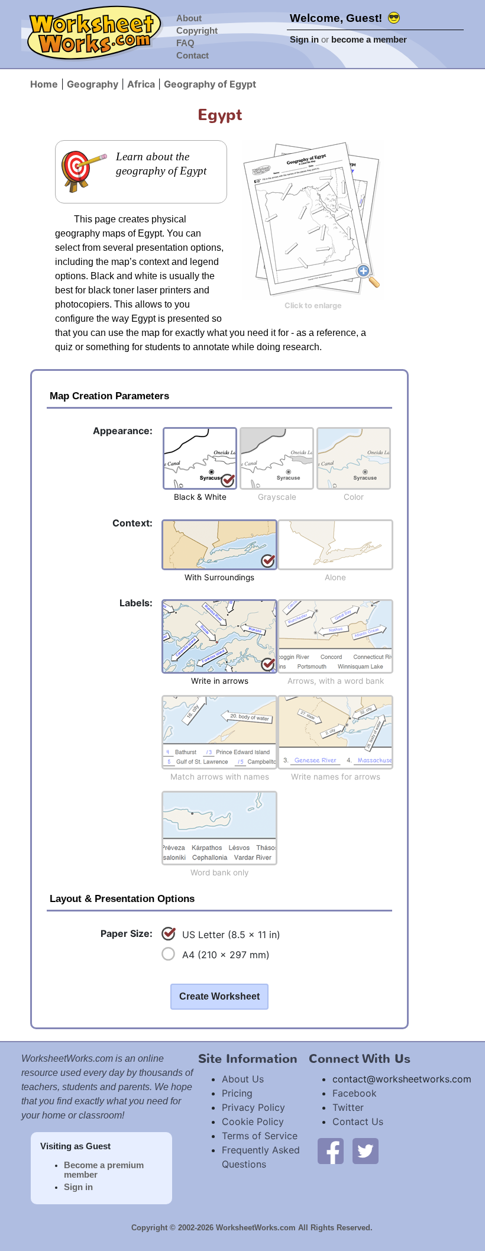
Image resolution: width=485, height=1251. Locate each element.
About (189, 18)
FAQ (185, 43)
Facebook (354, 1093)
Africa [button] (141, 84)
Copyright (197, 30)
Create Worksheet (219, 996)
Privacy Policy (253, 1107)
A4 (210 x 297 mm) (226, 955)
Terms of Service (260, 1136)
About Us (243, 1079)
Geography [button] (92, 84)
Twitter (348, 1107)
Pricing (237, 1093)
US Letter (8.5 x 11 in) (231, 934)
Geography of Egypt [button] (210, 84)
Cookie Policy (253, 1121)
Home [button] (44, 84)
